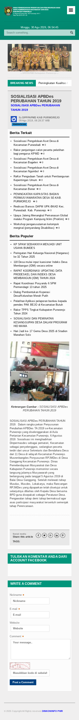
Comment (17, 637)
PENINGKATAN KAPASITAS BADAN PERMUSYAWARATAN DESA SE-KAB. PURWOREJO (38, 198)
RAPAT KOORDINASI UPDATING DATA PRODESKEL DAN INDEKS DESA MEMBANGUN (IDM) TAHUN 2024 (38, 274)
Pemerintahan (19, 124)
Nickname (17, 595)
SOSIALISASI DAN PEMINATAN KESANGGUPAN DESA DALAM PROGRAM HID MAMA (40, 322)
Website (14, 622)
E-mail (15, 609)
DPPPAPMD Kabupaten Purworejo (40, 73)
